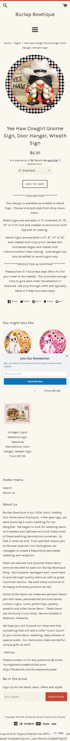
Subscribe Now (35, 381)
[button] (35, 358)
